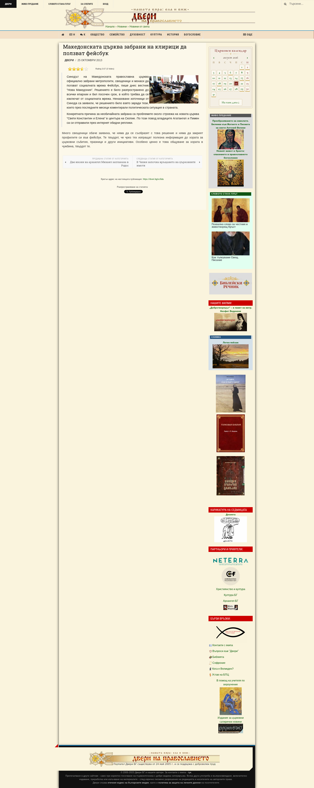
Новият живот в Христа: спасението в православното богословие (231, 154)
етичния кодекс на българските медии (128, 782)
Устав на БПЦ (220, 674)
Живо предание (29, 4)
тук (189, 772)
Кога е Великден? (223, 668)
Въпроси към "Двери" (225, 651)
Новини (122, 26)
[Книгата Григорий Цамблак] (230, 475)
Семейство (117, 34)
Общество (97, 34)
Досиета (231, 514)
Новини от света (139, 26)
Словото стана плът (59, 4)
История (173, 34)
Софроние (218, 662)
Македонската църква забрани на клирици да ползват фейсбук (125, 50)
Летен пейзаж (230, 342)
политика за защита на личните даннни (179, 782)
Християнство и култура (230, 589)
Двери (8, 4)
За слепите (87, 4)
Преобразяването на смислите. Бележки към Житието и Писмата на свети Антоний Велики (230, 124)
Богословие (192, 34)
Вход (105, 4)
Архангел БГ (230, 601)
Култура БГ (230, 595)
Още (250, 34)
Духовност (137, 34)
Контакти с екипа (222, 645)
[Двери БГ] (154, 759)
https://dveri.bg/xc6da (153, 179)
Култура (156, 34)
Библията (218, 657)
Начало (110, 26)
